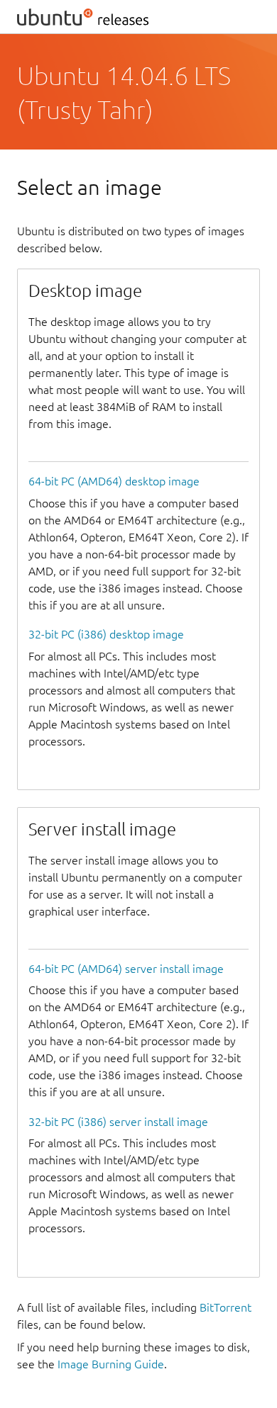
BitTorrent (225, 1307)
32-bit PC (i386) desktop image (106, 634)
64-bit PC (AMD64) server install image (126, 968)
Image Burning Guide (111, 1364)
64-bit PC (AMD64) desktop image (114, 481)
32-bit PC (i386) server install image (118, 1121)
